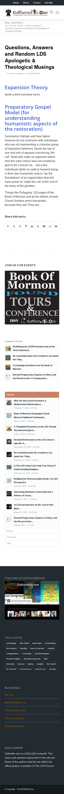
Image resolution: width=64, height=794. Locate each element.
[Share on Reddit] (50, 226)
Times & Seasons (14, 718)
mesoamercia (25, 669)
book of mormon (37, 648)
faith (45, 659)
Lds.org (9, 694)
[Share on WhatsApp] (20, 226)
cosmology (26, 653)
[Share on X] (14, 226)
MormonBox (35, 73)
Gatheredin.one (28, 585)
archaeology (50, 643)
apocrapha (37, 643)
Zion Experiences (14, 726)
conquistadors (12, 653)
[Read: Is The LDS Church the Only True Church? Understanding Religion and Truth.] (9, 467)
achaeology (11, 643)
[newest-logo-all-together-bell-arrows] (26, 13)
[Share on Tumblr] (38, 226)
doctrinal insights (42, 653)
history (31, 664)
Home (16, 3)
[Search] (49, 13)
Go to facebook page (21, 601)
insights (40, 664)
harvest (21, 664)
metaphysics (40, 669)
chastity (51, 648)
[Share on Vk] (44, 226)
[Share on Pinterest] (26, 226)
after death (24, 643)
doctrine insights (13, 659)
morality (52, 669)
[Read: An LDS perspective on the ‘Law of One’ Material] (9, 506)
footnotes (10, 664)
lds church (51, 664)
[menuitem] (16, 3)
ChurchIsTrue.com (15, 710)
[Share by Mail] (56, 226)
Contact (37, 3)
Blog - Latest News (14, 22)
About (26, 3)
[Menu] (57, 12)
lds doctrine (11, 669)
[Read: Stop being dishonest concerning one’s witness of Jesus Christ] (9, 494)
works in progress (17, 73)
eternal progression (32, 659)
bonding (23, 648)
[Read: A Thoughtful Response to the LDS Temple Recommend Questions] (9, 428)
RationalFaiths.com (15, 702)
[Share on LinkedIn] (32, 226)
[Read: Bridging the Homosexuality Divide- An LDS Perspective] (9, 480)
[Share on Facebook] (8, 226)
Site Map (49, 3)
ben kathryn (11, 648)
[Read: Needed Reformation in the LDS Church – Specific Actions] (9, 441)
